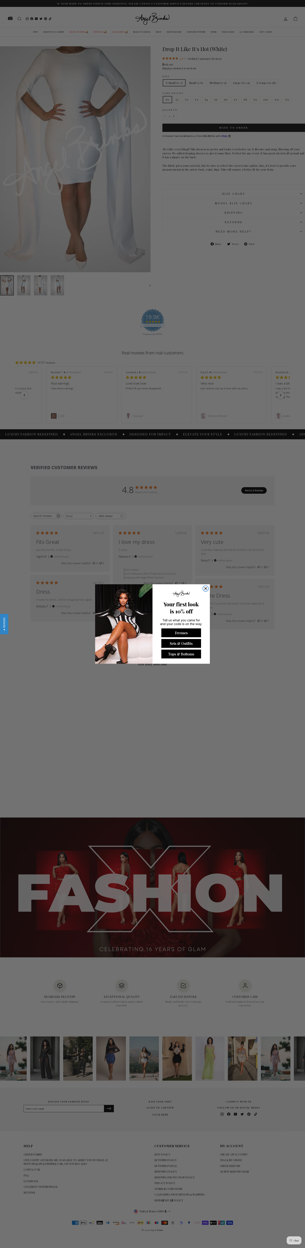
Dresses (181, 632)
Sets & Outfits (181, 643)
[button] (4, 624)
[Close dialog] (205, 588)
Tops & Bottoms (181, 654)
